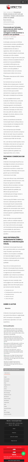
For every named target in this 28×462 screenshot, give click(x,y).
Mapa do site (14, 440)
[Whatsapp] (23, 453)
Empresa (14, 432)
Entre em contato (14, 436)
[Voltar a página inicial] (14, 7)
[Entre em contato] (14, 77)
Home (14, 428)
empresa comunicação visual (8, 21)
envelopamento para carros (8, 24)
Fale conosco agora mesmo (14, 460)
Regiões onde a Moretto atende (11, 369)
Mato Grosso (7, 373)
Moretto (11, 38)
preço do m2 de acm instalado (8, 22)
